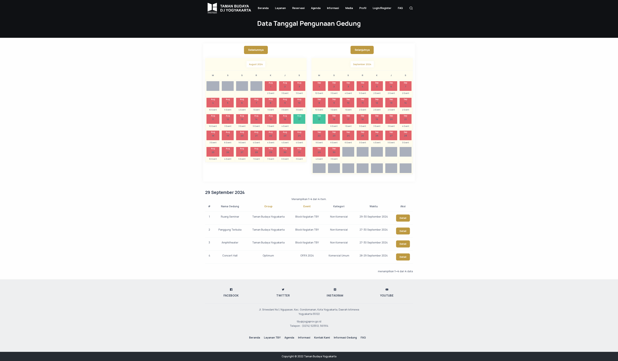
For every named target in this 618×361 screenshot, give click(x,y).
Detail (403, 217)
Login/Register (382, 8)
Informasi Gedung (345, 337)
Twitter (283, 295)
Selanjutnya (362, 50)
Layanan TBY (272, 337)
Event (307, 206)
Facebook (231, 295)
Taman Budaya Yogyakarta (320, 356)
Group (268, 206)
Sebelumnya (256, 50)
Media (349, 8)
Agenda (316, 8)
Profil (362, 8)
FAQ (400, 8)
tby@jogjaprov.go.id (309, 321)
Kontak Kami (322, 337)
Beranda (254, 337)
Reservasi (298, 8)
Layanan (280, 8)
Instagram (335, 295)
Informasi (333, 8)
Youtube (386, 295)
